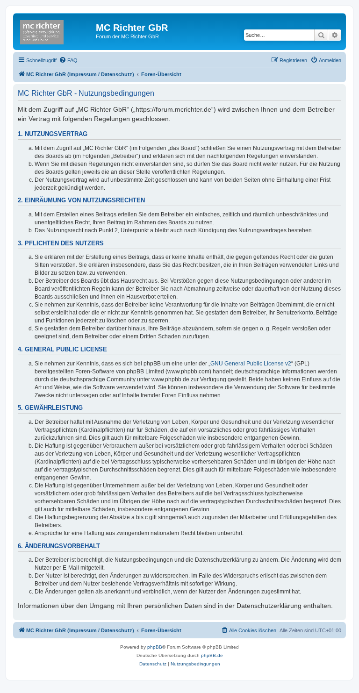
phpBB (154, 647)
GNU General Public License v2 (250, 363)
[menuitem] (68, 60)
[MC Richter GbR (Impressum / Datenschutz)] (55, 30)
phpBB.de (212, 655)
